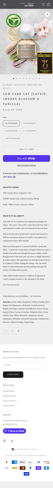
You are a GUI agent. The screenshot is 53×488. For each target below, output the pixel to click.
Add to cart (26, 149)
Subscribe (13, 375)
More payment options (26, 165)
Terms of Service (9, 401)
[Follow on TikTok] (12, 440)
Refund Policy (8, 391)
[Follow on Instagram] (4, 440)
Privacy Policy (8, 406)
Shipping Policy (9, 396)
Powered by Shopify (36, 455)
